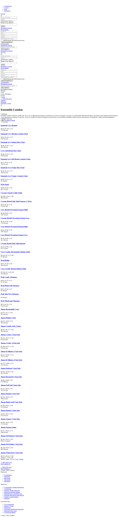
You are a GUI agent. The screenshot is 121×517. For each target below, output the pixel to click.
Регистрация (4, 29)
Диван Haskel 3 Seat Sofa (10, 394)
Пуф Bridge (5, 260)
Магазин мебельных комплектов (14, 495)
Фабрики (7, 498)
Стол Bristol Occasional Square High (14, 210)
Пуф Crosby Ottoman (9, 277)
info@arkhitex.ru (5, 464)
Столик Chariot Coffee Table (11, 193)
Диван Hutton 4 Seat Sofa (10, 410)
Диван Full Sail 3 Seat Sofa (11, 385)
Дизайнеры (7, 489)
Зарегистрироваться (6, 42)
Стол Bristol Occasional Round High (14, 227)
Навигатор (7, 507)
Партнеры (7, 480)
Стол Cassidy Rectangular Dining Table (15, 252)
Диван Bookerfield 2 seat (10, 309)
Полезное (7, 476)
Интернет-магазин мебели (12, 492)
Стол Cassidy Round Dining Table (13, 269)
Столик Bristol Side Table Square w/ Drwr (16, 201)
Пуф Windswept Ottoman (10, 301)
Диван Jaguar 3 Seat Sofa (10, 419)
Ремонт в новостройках (11, 497)
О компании (8, 6)
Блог (5, 9)
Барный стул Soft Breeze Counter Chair (15, 159)
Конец (21, 459)
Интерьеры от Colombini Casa (13, 493)
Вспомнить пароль (6, 28)
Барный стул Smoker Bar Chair (13, 142)
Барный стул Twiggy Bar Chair (13, 168)
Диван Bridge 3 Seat (8, 318)
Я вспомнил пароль (7, 51)
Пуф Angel (5, 184)
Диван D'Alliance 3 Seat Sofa (11, 351)
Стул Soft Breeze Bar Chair (11, 151)
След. (17, 459)
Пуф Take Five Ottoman (10, 294)
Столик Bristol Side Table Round (13, 243)
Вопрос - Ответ (9, 506)
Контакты (7, 11)
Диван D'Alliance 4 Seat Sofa (11, 360)
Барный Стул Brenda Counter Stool (14, 134)
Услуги (6, 7)
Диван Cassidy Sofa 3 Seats (11, 326)
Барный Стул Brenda (9, 125)
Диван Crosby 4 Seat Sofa (10, 343)
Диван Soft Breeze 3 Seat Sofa (12, 436)
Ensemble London (10, 120)
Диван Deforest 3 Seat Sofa (11, 368)
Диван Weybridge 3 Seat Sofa (11, 444)
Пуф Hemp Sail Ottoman (10, 286)
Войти (3, 26)
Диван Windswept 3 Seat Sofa (12, 453)
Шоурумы (7, 478)
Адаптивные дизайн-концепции (14, 487)
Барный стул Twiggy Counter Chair (14, 176)
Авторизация (5, 44)
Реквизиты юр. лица (10, 511)
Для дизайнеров (9, 504)
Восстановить (5, 49)
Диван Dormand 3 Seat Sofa (11, 377)
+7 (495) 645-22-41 (6, 99)
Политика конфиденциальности (14, 509)
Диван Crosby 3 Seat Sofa (10, 335)
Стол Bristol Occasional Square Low (14, 235)
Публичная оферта (10, 512)
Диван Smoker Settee (8, 427)
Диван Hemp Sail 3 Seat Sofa (11, 402)
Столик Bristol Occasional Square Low (15, 218)
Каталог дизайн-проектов (12, 490)
